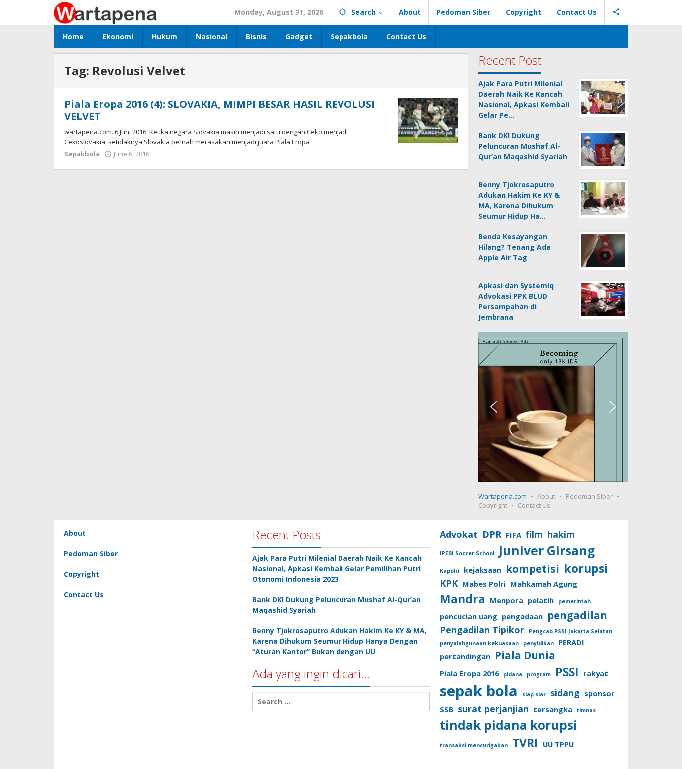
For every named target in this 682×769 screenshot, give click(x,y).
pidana (512, 674)
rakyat (595, 673)
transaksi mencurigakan (474, 745)
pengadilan (577, 615)
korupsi (586, 568)
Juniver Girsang (547, 550)
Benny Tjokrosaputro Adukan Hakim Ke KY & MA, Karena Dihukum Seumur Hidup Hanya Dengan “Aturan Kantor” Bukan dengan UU (339, 641)
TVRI (525, 743)
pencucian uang (468, 616)
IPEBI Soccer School (467, 553)
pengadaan (522, 616)
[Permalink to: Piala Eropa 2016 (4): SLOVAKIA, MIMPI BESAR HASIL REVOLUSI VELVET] (428, 120)
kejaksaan (482, 570)
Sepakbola (82, 153)
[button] (494, 407)
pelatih (541, 600)
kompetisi (532, 569)
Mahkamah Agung (543, 584)
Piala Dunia (525, 655)
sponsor (599, 693)
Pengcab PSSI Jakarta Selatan (570, 631)
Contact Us (534, 505)
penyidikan (538, 643)
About (546, 496)
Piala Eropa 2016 (469, 673)
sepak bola (479, 691)
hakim (561, 534)
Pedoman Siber (589, 496)
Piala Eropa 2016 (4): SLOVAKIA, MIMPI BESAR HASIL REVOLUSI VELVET (219, 110)
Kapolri (449, 570)
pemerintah (574, 601)
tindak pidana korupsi (508, 725)
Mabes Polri (484, 584)
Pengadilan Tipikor (482, 630)
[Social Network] (616, 12)
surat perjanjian (493, 709)
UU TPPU (558, 744)
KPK (449, 583)
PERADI (571, 642)
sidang (565, 693)
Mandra (462, 599)
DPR (491, 534)
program (539, 674)
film (534, 534)
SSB (446, 709)
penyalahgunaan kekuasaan (479, 643)
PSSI (567, 672)
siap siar (534, 694)
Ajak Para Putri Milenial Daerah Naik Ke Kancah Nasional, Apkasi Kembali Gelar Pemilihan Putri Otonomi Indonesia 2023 (337, 568)
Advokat (459, 534)
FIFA (513, 535)
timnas (586, 710)
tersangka (552, 709)
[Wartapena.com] (106, 12)
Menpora (506, 600)
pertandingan (465, 656)
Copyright (492, 505)
